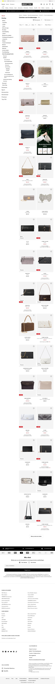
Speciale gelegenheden (33, 15)
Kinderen (12, 4)
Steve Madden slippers (32, 592)
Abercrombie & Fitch (32, 613)
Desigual (3, 615)
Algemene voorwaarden (33, 678)
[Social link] (3, 651)
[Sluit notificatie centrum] (47, 4)
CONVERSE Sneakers (32, 600)
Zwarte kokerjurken (6, 600)
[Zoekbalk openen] (52, 8)
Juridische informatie (45, 678)
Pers (12, 678)
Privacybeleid (18, 575)
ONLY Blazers (4, 592)
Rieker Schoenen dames (32, 608)
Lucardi (29, 627)
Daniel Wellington (31, 615)
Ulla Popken (30, 621)
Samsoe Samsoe (31, 629)
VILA (2, 617)
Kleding (25, 15)
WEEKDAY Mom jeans (32, 606)
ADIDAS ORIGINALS (32, 631)
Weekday (30, 623)
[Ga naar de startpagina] (9, 646)
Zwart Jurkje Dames (32, 604)
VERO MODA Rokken (6, 598)
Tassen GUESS (31, 594)
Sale (26, 24)
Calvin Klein (30, 617)
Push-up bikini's (5, 602)
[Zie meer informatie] (27, 58)
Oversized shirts (5, 606)
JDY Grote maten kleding (33, 598)
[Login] (44, 4)
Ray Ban (3, 613)
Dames (3, 4)
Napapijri (29, 619)
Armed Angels (4, 621)
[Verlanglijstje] (50, 4)
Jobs (16, 678)
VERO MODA (4, 623)
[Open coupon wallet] (41, 4)
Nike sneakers (4, 594)
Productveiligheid (32, 680)
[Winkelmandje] (52, 4)
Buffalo (29, 625)
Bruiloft (41, 15)
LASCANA (4, 619)
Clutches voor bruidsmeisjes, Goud (8, 638)
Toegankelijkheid (22, 680)
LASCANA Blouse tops (6, 604)
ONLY (3, 627)
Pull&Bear (4, 629)
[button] (37, 20)
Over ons (7, 678)
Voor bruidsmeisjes (48, 15)
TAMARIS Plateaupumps (7, 596)
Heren (7, 4)
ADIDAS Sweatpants (6, 608)
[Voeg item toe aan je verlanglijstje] (34, 30)
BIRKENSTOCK (5, 631)
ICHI (2, 625)
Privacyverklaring (23, 678)
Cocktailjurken (30, 596)
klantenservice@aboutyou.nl (27, 576)
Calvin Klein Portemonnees (33, 602)
